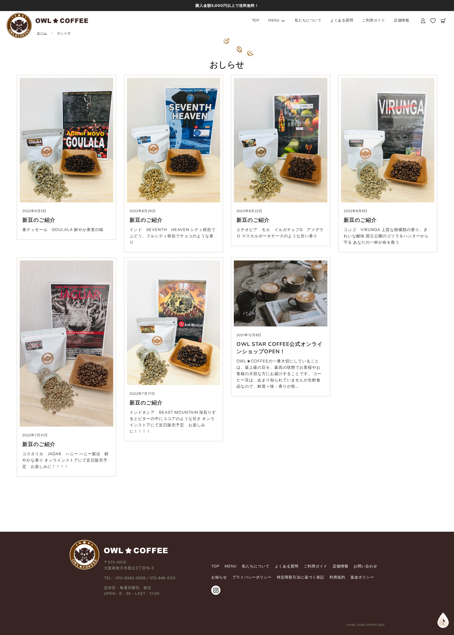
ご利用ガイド (373, 20)
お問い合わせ (365, 566)
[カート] (444, 21)
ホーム (42, 33)
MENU (231, 566)
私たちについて (308, 20)
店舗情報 (401, 20)
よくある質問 (341, 20)
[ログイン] (423, 21)
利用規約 (337, 577)
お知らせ (219, 577)
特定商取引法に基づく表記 (300, 577)
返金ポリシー (362, 577)
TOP (256, 20)
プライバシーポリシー (252, 577)
